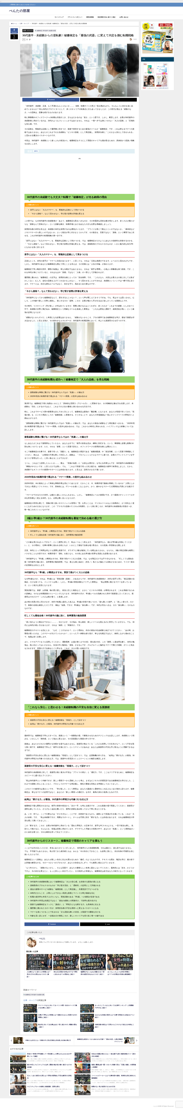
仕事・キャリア (28, 30)
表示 (36, 151)
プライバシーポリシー (75, 17)
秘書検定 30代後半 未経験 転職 (46, 30)
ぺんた (135, 39)
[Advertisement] (80, 175)
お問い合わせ (123, 17)
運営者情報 (90, 17)
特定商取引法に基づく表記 (106, 17)
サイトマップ (59, 17)
